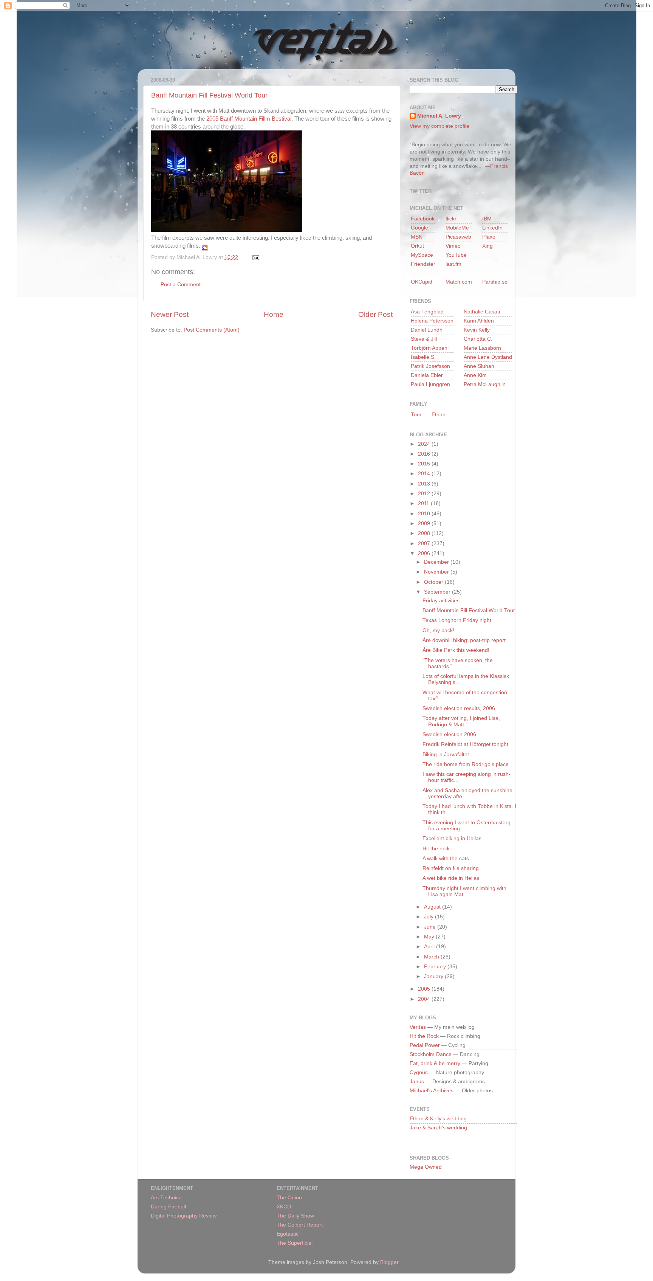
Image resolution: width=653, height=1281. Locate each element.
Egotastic (288, 1234)
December (437, 562)
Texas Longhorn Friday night (456, 620)
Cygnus (419, 1072)
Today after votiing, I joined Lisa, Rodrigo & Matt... (461, 721)
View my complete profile (439, 126)
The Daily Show (295, 1216)
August (433, 907)
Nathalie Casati (482, 312)
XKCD (284, 1207)
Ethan (439, 414)
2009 (425, 523)
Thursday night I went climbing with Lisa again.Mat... (464, 891)
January (434, 976)
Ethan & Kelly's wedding (438, 1118)
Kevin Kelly (477, 330)
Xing (487, 246)
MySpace (422, 255)
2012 (425, 493)
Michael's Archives (431, 1090)
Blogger (389, 1262)
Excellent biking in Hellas (451, 838)
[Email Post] (254, 257)
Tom (416, 414)
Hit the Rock (424, 1036)
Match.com (459, 282)
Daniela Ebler (427, 375)
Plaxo (488, 237)
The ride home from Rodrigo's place (465, 764)
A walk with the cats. (446, 858)
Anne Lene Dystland (488, 357)
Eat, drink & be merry (435, 1063)
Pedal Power (425, 1045)
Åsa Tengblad (427, 312)
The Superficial (295, 1243)
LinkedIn (492, 228)
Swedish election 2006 (449, 734)
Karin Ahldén (479, 321)
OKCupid (421, 282)
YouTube (456, 255)
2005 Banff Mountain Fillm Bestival (248, 119)
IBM (487, 219)
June (430, 927)
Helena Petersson (432, 321)
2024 (425, 444)
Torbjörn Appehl (430, 348)
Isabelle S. (423, 357)
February (435, 966)
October (434, 582)
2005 (425, 989)
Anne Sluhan (479, 366)
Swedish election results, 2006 (458, 708)
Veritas (418, 1027)
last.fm (453, 264)
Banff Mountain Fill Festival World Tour (209, 95)
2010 (425, 513)
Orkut (417, 246)
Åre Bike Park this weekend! (455, 650)
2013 (425, 484)
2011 (424, 503)
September (438, 592)
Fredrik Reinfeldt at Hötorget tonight (465, 744)
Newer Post (170, 314)
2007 (425, 543)
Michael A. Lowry (439, 116)
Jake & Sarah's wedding (438, 1128)
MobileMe (457, 228)
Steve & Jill (424, 339)
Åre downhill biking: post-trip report (464, 640)
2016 (425, 454)
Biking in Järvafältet (445, 754)
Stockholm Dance (431, 1054)
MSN (416, 237)
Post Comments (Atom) (212, 330)
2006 (425, 553)
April (430, 946)
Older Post (375, 314)
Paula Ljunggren (430, 384)
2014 (425, 473)
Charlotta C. (478, 339)
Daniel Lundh (427, 330)
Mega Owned (426, 1167)
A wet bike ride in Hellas (450, 878)
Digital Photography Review (184, 1216)
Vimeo (453, 246)
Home (273, 314)
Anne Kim (475, 375)
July (429, 917)
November (437, 572)
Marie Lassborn (482, 348)
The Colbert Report (300, 1225)
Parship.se (495, 282)
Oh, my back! (438, 630)
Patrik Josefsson (430, 366)
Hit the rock (436, 848)
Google (419, 228)
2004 (425, 999)
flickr (451, 219)
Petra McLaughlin (485, 384)
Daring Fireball (168, 1207)
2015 (425, 464)
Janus (417, 1081)
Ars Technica (166, 1197)
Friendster (423, 264)
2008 (425, 533)
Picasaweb (458, 237)
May (430, 937)
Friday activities (441, 600)
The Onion (289, 1197)
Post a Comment (181, 284)
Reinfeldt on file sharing (450, 868)
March (432, 957)
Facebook (423, 219)
